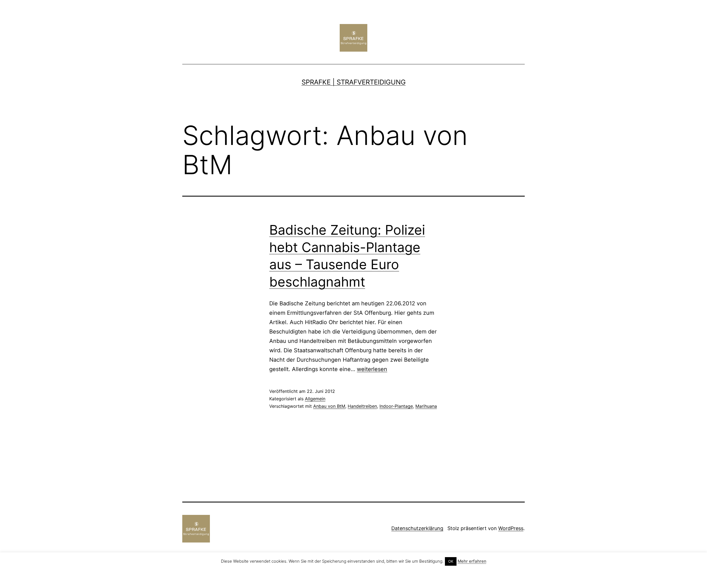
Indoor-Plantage (396, 406)
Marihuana (426, 406)
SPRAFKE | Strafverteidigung (354, 82)
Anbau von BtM (329, 406)
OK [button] (450, 561)
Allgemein (315, 398)
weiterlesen (372, 369)
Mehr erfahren (472, 561)
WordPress (510, 528)
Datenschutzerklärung (417, 528)
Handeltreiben (362, 406)
